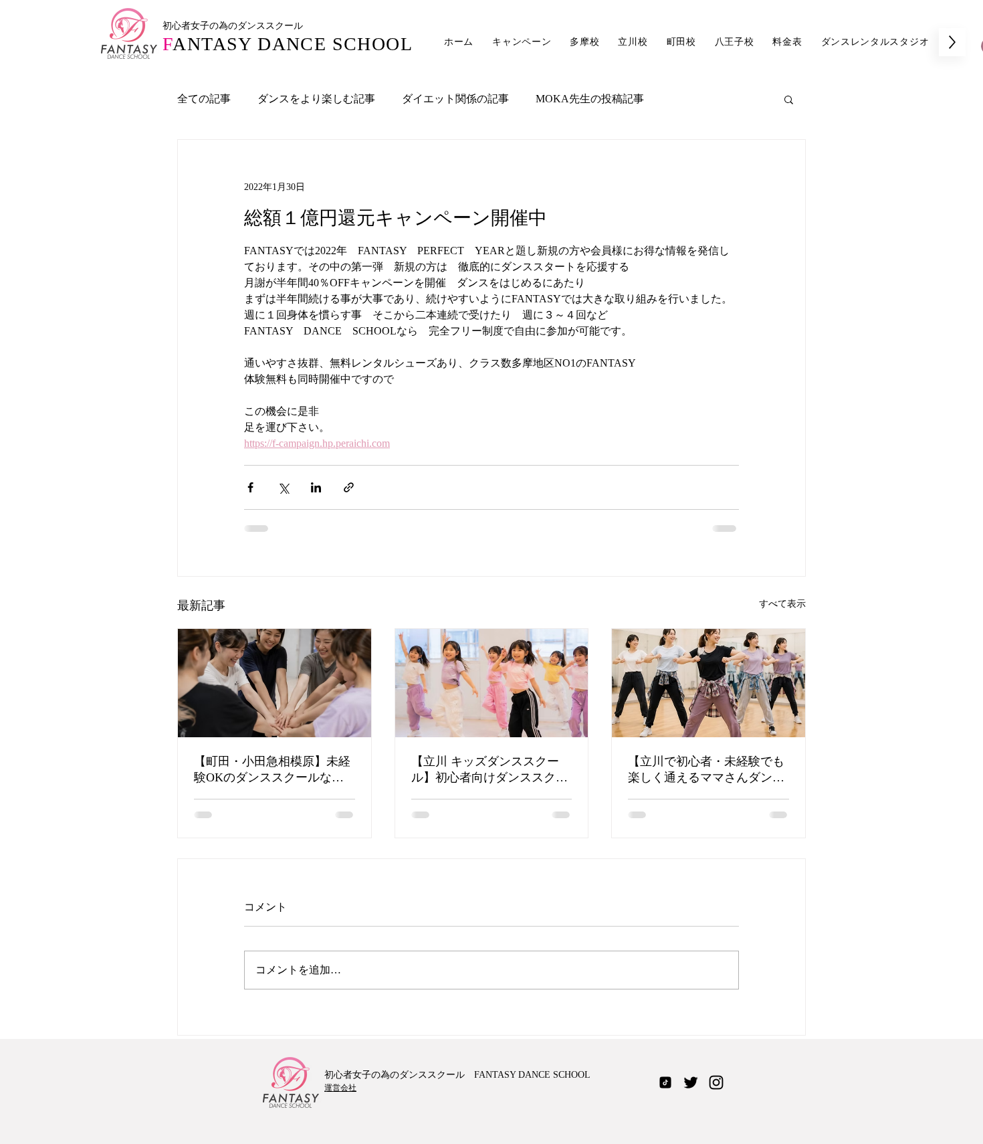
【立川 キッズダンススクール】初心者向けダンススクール (489, 770)
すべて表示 (782, 604)
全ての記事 (204, 98)
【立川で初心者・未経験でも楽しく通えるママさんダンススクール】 (706, 770)
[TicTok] (665, 1082)
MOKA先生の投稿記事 (590, 98)
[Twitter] (690, 1082)
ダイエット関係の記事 (455, 98)
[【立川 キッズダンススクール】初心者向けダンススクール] (491, 683)
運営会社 (340, 1087)
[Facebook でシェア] (250, 487)
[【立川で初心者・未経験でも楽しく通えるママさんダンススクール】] (708, 683)
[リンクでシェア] (348, 487)
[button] (788, 99)
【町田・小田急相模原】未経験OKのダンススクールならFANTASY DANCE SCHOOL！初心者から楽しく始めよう (272, 770)
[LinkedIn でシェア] (316, 487)
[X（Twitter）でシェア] (283, 487)
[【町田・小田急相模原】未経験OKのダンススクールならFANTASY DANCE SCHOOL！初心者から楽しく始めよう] (274, 683)
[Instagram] (716, 1082)
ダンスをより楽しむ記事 (316, 98)
